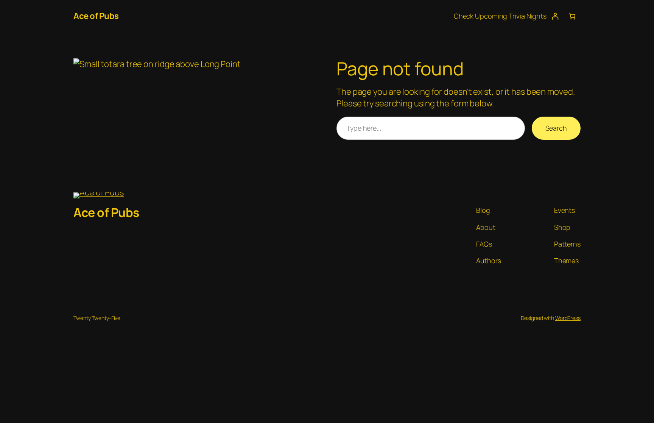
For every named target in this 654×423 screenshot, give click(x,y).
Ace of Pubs (96, 16)
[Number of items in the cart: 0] (572, 16)
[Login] (555, 16)
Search (556, 128)
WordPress (568, 318)
